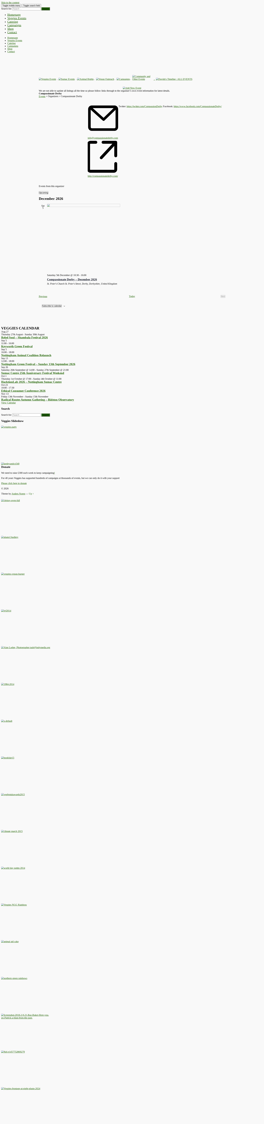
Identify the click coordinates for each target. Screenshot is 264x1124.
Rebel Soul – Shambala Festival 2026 (24, 337)
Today (132, 296)
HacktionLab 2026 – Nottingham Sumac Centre (31, 381)
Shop (10, 28)
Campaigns (14, 25)
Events (42, 96)
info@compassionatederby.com (103, 138)
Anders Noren (18, 493)
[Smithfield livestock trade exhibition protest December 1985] (25, 1017)
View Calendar (8, 402)
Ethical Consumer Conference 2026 (23, 390)
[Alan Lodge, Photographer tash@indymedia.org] (25, 647)
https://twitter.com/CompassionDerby (144, 106)
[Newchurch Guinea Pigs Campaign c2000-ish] (13, 574)
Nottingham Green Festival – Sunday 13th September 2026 (38, 364)
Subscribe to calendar (51, 306)
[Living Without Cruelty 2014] (6, 610)
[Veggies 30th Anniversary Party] (9, 427)
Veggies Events (16, 18)
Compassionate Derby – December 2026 (72, 279)
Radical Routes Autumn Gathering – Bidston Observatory (37, 399)
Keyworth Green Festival (17, 346)
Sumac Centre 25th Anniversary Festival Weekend (32, 373)
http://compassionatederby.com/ (103, 176)
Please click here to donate (14, 483)
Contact (12, 32)
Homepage (14, 14)
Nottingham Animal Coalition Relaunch (26, 355)
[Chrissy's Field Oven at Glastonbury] (10, 500)
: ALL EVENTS (184, 79)
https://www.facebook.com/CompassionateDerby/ (198, 106)
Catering (12, 21)
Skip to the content (10, 2)
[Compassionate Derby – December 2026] (136, 237)
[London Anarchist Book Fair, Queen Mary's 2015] (7, 757)
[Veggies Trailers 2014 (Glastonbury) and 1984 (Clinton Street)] (7, 684)
